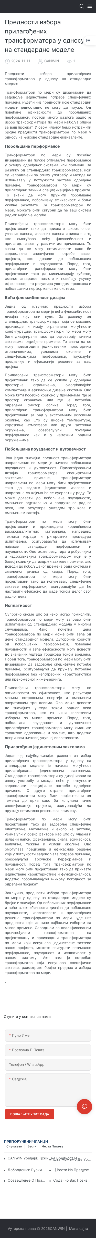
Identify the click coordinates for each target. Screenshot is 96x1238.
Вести (31, 1146)
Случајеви (14, 1146)
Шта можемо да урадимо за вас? (72, 1159)
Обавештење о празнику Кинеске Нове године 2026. (27, 1180)
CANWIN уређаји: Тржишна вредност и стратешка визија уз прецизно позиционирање (45, 1158)
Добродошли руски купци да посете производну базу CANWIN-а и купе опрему (27, 1170)
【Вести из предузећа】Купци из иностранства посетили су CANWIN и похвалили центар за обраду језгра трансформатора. (72, 1170)
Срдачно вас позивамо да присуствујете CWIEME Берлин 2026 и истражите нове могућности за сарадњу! (72, 1180)
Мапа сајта (78, 1228)
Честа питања (52, 1146)
